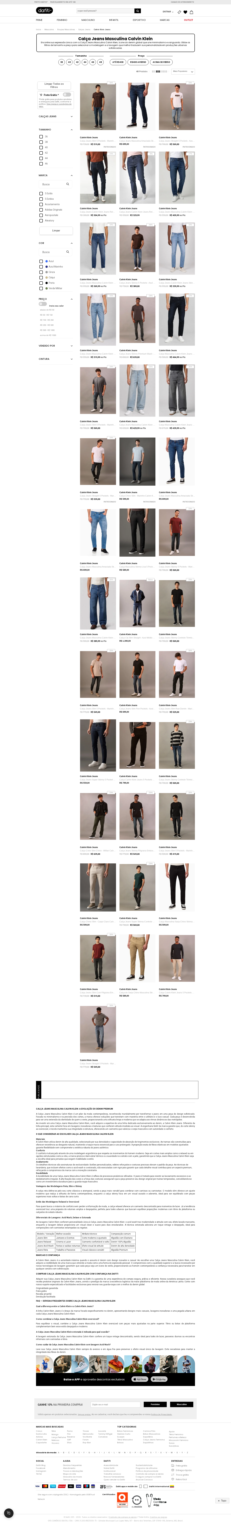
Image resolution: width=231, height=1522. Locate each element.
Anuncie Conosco (144, 1479)
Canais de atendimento (182, 2)
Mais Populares (180, 71)
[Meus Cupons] (180, 12)
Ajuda (172, 1431)
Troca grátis (182, 1474)
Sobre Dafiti (109, 1468)
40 (69, 62)
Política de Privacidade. (161, 1414)
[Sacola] (192, 12)
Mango (55, 1434)
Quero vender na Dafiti (114, 1479)
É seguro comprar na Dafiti (148, 1477)
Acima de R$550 (161, 62)
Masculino (49, 29)
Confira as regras (158, 1517)
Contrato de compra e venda (150, 1474)
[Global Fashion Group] (106, 1486)
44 (85, 62)
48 (100, 62)
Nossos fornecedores (114, 1477)
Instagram (41, 1471)
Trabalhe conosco (112, 1474)
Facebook (40, 1468)
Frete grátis (181, 1465)
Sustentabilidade (144, 1465)
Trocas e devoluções (73, 1471)
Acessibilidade (111, 1465)
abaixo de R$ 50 (47, 310)
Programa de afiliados (146, 1468)
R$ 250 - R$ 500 (46, 325)
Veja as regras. (84, 1414)
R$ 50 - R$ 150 (46, 315)
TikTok (39, 1474)
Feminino (155, 1404)
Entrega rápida (184, 1470)
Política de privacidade (147, 1471)
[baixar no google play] (159, 1379)
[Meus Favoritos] (186, 12)
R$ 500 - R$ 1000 (47, 330)
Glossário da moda (72, 1477)
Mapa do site (69, 1474)
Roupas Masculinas (66, 29)
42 (77, 62)
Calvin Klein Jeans (102, 29)
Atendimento (69, 1468)
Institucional (110, 1471)
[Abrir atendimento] (9, 1513)
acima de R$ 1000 (48, 335)
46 (92, 62)
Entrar (167, 11)
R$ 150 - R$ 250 (46, 320)
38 (61, 62)
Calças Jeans (84, 29)
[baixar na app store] (139, 1379)
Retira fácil (181, 1479)
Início (38, 29)
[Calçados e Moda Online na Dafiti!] (44, 10)
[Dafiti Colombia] (172, 1486)
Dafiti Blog (40, 1465)
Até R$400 (117, 62)
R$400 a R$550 (138, 62)
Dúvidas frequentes (72, 1465)
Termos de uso (70, 1479)
